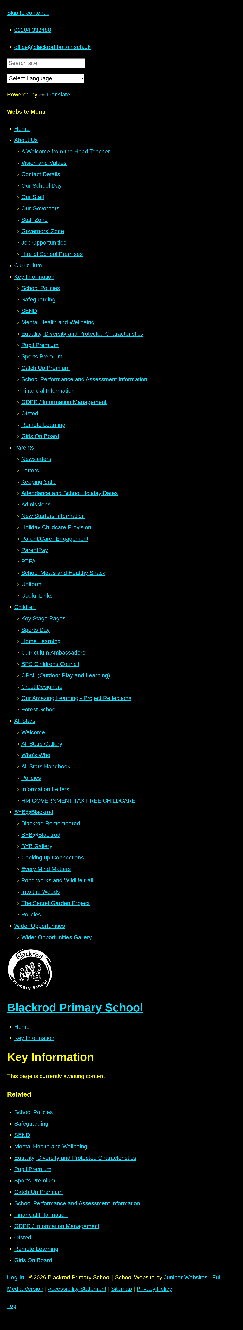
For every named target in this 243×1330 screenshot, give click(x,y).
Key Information (34, 1038)
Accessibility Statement (77, 1289)
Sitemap (121, 1289)
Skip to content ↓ (28, 13)
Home (22, 1026)
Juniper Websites (186, 1277)
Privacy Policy (154, 1289)
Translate (58, 94)
